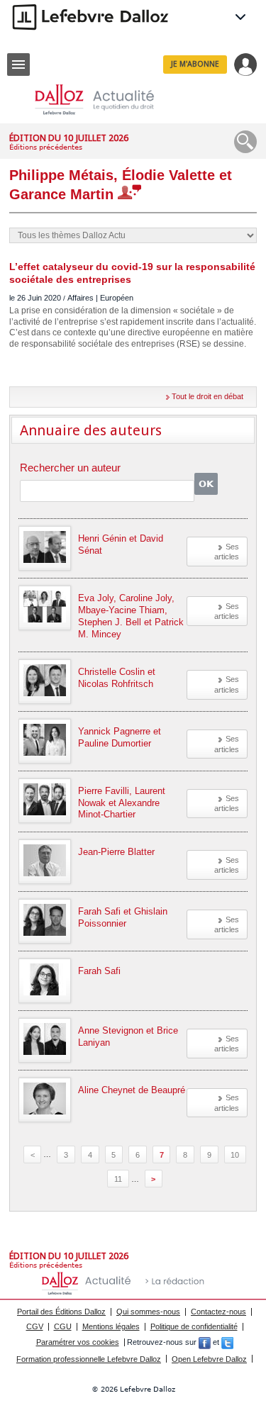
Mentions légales (111, 1326)
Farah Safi (99, 971)
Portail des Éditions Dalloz (61, 1311)
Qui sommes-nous (148, 1311)
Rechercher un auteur (70, 468)
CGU (63, 1326)
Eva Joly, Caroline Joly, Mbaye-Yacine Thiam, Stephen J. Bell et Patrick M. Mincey (131, 616)
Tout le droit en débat (207, 396)
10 (235, 1154)
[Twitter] (227, 1342)
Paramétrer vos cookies (77, 1342)
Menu (18, 64)
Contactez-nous (218, 1311)
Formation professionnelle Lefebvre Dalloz (88, 1359)
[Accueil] (106, 99)
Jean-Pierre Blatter (116, 851)
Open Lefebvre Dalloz (209, 1359)
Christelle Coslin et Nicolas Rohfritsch (116, 677)
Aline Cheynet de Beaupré (131, 1090)
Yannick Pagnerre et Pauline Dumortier (119, 737)
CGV (34, 1326)
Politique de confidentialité (194, 1326)
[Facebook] (205, 1342)
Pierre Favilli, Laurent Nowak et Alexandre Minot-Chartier (121, 803)
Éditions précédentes (45, 147)
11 (118, 1179)
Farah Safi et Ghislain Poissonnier (122, 917)
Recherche (245, 141)
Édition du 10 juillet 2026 (68, 138)
